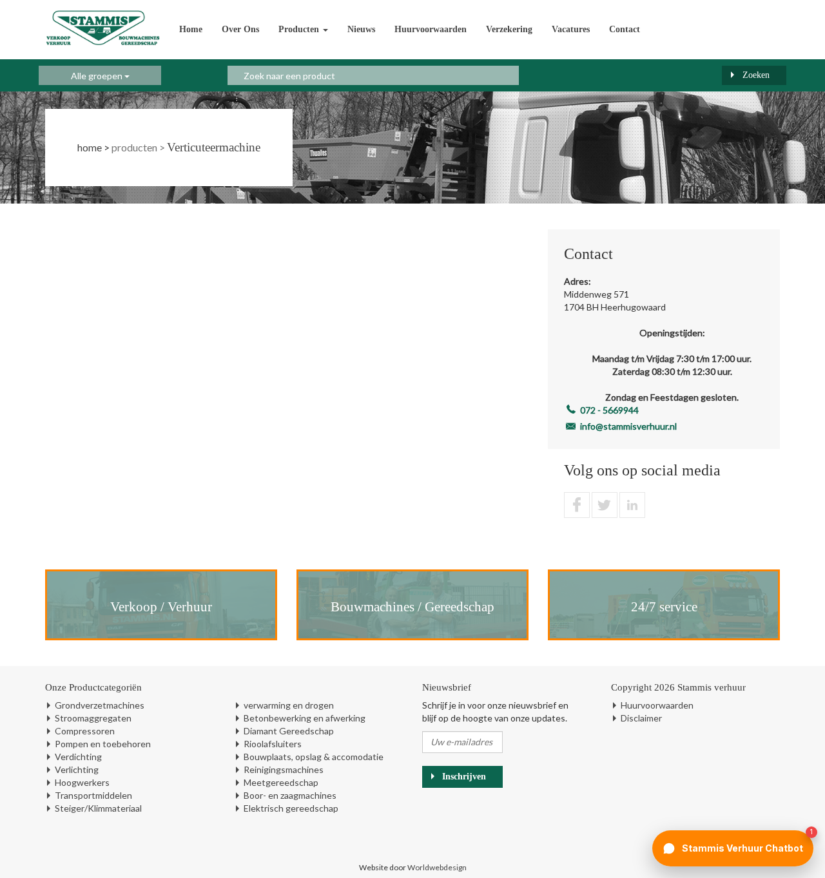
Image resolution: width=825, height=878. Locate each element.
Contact (624, 29)
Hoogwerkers (82, 782)
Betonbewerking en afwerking (304, 717)
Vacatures (571, 29)
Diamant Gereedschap (289, 730)
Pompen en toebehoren (103, 743)
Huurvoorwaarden (430, 29)
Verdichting (78, 756)
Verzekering (509, 29)
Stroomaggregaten (93, 717)
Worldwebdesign (437, 867)
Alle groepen (97, 75)
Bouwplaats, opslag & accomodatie (313, 756)
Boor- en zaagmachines (290, 795)
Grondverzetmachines (99, 705)
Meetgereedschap (281, 782)
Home (190, 29)
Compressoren (85, 730)
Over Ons (240, 29)
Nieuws (361, 29)
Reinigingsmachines (284, 769)
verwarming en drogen (289, 705)
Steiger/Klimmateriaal (98, 808)
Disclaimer (641, 717)
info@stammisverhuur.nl (628, 426)
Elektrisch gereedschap (291, 808)
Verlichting (77, 769)
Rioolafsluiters (273, 743)
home (89, 147)
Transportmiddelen (93, 795)
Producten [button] (300, 29)
